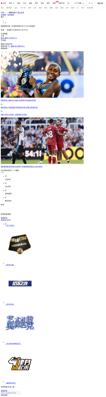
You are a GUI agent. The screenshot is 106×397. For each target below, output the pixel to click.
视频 (30, 3)
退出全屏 (20, 12)
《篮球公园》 (10, 265)
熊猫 (54, 3)
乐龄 (56, 8)
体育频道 (11, 15)
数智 (72, 8)
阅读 (61, 8)
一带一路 (23, 8)
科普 (45, 8)
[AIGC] (100, 3)
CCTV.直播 (77, 3)
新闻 (18, 3)
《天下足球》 (10, 225)
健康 (51, 8)
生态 (15, 8)
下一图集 (11, 46)
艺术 (67, 8)
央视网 (4, 15)
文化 (35, 8)
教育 (48, 3)
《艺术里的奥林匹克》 (13, 344)
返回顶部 (4, 395)
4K (68, 3)
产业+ (83, 8)
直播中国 (61, 3)
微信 (2, 38)
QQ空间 (11, 38)
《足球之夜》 (10, 304)
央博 (29, 8)
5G (77, 8)
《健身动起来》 (11, 383)
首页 (4, 3)
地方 (2, 8)
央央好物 (90, 8)
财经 (36, 3)
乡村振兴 (9, 8)
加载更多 (4, 218)
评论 (24, 3)
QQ (15, 38)
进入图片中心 (20, 46)
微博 (6, 38)
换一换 (12, 387)
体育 (42, 3)
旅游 (40, 8)
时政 (10, 3)
